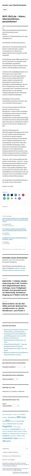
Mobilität (4, 431)
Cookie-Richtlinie (18, 469)
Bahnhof (23, 414)
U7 (24, 438)
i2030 (22, 429)
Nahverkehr (10, 431)
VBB (4, 441)
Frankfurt (14, 426)
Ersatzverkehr (20, 421)
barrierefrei (4, 417)
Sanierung (22, 433)
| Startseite (5, 448)
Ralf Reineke (8, 249)
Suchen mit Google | (8, 459)
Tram (19, 438)
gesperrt (19, 426)
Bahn (19, 414)
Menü (5, 9)
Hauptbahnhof (15, 429)
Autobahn (15, 414)
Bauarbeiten (12, 417)
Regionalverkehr (15, 433)
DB (15, 421)
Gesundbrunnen (6, 429)
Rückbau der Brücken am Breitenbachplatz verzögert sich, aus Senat (15, 340)
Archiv (4, 403)
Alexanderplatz (9, 414)
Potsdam (5, 433)
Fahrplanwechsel (11, 423)
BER (19, 417)
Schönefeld (5, 436)
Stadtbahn (19, 435)
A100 (3, 414)
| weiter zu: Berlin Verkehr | (10, 452)
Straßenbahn (7, 438)
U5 (22, 438)
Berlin (23, 417)
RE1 (9, 433)
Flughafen (7, 426)
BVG (24, 249)
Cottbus (12, 421)
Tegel (16, 438)
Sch (27, 433)
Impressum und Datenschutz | (11, 456)
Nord (15, 431)
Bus (3, 421)
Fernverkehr (20, 423)
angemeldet (11, 260)
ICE (24, 429)
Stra (23, 435)
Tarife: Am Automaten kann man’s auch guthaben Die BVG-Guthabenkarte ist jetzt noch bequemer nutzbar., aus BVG (15, 220)
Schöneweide (13, 435)
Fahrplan (4, 423)
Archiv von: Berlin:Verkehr (14, 5)
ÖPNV (8, 441)
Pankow (25, 431)
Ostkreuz (19, 431)
